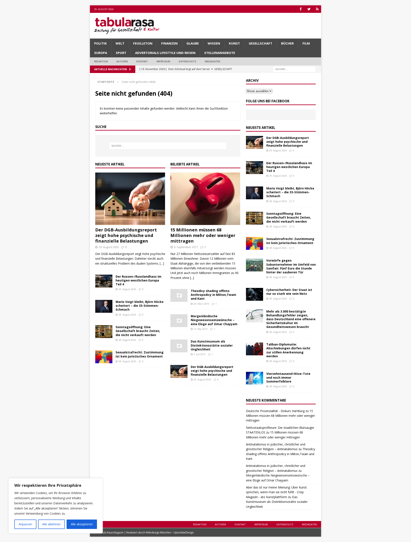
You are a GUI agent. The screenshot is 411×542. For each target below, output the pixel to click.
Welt (120, 43)
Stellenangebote (219, 53)
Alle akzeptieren (82, 524)
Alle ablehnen (51, 524)
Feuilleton (142, 43)
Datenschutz (187, 61)
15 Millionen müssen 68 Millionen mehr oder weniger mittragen (202, 235)
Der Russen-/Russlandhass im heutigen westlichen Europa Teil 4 (138, 280)
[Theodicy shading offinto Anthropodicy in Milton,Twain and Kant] (179, 295)
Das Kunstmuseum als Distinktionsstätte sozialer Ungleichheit (212, 345)
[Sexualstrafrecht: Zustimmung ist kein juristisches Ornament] (103, 356)
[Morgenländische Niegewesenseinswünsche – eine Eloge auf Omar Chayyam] (179, 320)
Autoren (122, 61)
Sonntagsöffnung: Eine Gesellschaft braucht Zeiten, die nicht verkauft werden (138, 331)
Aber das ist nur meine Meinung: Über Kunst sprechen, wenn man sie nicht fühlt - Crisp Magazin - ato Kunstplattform (276, 492)
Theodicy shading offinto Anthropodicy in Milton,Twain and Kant (213, 295)
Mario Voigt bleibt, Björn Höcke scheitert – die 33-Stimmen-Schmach (140, 305)
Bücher (287, 43)
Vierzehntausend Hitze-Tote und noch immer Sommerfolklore (288, 377)
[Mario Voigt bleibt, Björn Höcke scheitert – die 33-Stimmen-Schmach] (103, 306)
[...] (192, 278)
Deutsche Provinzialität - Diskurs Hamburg (275, 411)
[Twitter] (309, 9)
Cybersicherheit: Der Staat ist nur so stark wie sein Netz (289, 292)
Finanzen (169, 43)
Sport (121, 53)
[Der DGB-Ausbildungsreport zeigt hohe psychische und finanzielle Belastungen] (130, 199)
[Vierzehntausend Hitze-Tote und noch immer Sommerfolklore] (254, 378)
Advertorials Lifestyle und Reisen (165, 53)
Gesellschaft (260, 43)
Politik (100, 43)
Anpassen (25, 524)
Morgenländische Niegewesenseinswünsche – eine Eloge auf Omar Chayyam (214, 320)
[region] (56, 505)
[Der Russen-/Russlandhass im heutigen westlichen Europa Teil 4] (103, 281)
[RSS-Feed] (317, 9)
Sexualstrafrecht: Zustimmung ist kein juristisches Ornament (140, 354)
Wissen (214, 43)
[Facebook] (300, 9)
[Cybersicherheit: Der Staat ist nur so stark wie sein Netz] (254, 294)
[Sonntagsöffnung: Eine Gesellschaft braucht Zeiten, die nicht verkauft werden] (103, 331)
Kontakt (142, 61)
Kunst (234, 43)
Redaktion (101, 61)
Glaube (192, 43)
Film (306, 43)
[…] (162, 263)
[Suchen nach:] (294, 69)
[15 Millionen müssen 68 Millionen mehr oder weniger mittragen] (205, 199)
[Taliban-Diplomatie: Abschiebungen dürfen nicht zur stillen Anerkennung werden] (254, 348)
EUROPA (100, 53)
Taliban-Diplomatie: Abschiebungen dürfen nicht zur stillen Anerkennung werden (288, 350)
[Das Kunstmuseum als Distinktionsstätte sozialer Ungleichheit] (179, 345)
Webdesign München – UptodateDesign (170, 532)
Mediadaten (212, 61)
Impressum (163, 61)
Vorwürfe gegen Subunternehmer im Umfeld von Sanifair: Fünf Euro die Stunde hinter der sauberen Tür (291, 266)
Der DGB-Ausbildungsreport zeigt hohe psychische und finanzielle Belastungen (126, 235)
